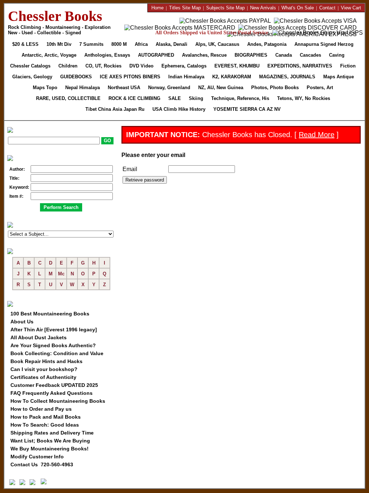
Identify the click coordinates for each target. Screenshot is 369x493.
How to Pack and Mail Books (45, 417)
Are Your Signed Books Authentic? (53, 345)
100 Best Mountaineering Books (49, 314)
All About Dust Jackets (38, 337)
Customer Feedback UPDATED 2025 (54, 385)
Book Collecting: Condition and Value (56, 353)
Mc (61, 273)
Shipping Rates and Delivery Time (52, 433)
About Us (22, 321)
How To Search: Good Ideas (44, 425)
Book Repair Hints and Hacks (46, 361)
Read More (316, 135)
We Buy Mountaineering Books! (49, 448)
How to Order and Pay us (41, 409)
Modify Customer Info (37, 456)
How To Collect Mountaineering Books (57, 401)
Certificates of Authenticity (43, 377)
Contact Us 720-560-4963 (41, 464)
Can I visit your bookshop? (43, 369)
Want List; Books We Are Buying (50, 441)
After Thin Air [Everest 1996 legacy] (53, 329)
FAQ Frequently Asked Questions (51, 393)
